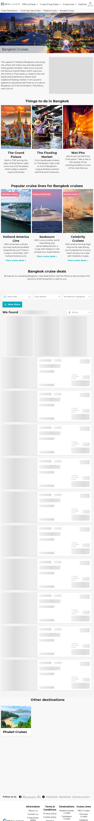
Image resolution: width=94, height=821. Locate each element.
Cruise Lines (68, 4)
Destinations (84, 4)
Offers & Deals (29, 4)
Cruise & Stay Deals (49, 4)
